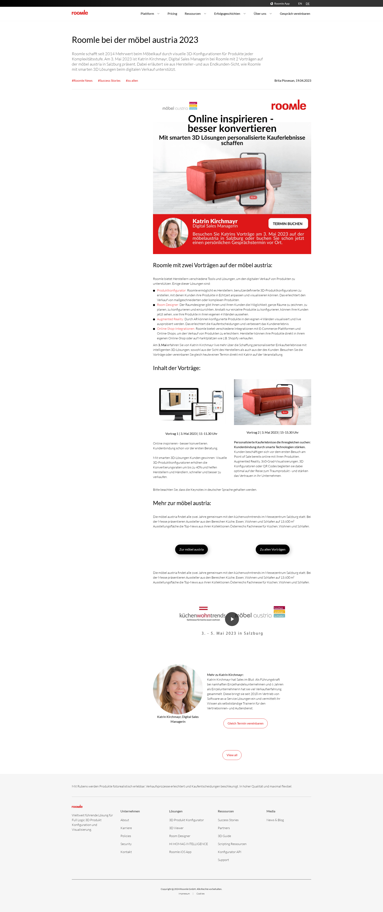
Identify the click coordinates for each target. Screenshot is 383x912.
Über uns (260, 13)
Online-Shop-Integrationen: (176, 328)
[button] (232, 622)
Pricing (172, 13)
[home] (80, 12)
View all (232, 755)
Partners (224, 828)
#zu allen (132, 80)
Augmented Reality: (171, 319)
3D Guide (224, 836)
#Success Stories (109, 80)
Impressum (184, 893)
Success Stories (228, 820)
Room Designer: (168, 304)
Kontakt (126, 852)
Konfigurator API (229, 852)
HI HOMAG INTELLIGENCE (188, 844)
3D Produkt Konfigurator (186, 820)
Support (223, 860)
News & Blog (275, 820)
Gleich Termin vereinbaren (246, 723)
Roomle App (282, 3)
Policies (125, 836)
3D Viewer (176, 828)
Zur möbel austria (191, 549)
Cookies (200, 893)
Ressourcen (193, 13)
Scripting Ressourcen (232, 844)
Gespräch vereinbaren (295, 13)
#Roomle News (82, 80)
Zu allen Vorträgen (272, 549)
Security (126, 844)
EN (300, 3)
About (124, 820)
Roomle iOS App (180, 852)
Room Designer (179, 836)
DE (308, 3)
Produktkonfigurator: (172, 290)
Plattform (147, 13)
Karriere (126, 828)
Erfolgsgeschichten (227, 13)
